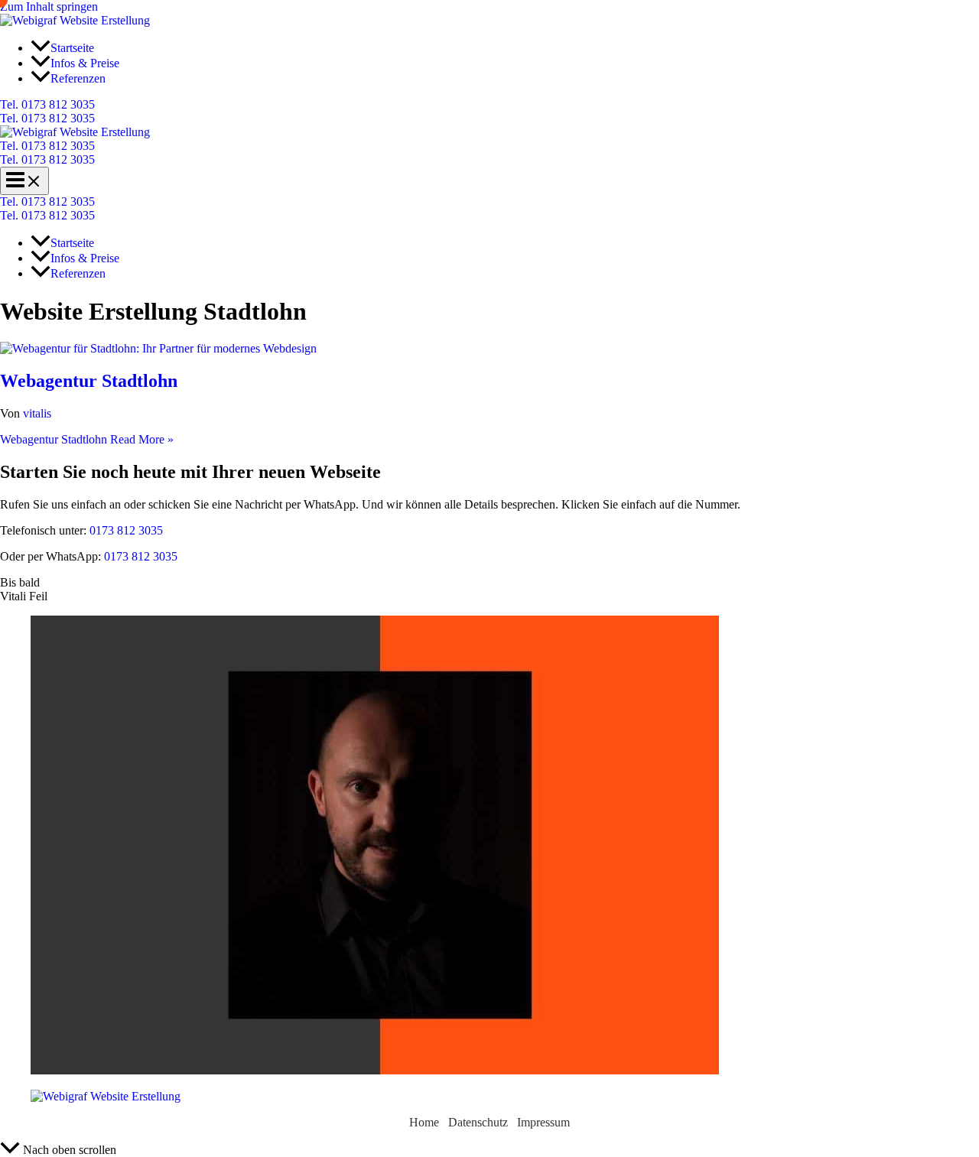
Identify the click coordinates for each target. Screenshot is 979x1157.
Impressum (543, 1122)
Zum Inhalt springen (49, 6)
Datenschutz (478, 1122)
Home (424, 1122)
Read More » (87, 439)
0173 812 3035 (124, 530)
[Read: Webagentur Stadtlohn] (158, 348)
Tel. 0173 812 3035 (47, 118)
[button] (489, 105)
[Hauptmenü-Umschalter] (24, 181)
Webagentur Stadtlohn (88, 381)
